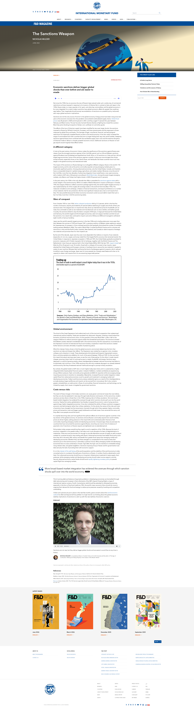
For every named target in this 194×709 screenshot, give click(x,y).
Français (148, 689)
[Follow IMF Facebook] (35, 11)
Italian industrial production (83, 203)
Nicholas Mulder (41, 39)
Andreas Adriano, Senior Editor (109, 661)
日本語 (147, 692)
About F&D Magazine (38, 654)
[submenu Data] (124, 19)
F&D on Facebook (71, 654)
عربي (146, 683)
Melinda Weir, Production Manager (144, 654)
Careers (134, 689)
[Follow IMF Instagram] (40, 11)
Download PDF (115, 80)
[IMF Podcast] (47, 11)
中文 (146, 686)
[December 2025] (114, 611)
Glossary (134, 692)
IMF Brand (134, 697)
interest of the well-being (67, 451)
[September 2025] (148, 611)
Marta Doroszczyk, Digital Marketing (145, 658)
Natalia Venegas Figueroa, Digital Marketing (147, 661)
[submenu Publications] (136, 19)
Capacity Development (93, 19)
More (156, 642)
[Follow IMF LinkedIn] (37, 11)
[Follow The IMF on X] (33, 11)
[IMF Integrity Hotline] (52, 11)
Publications (131, 19)
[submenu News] (109, 19)
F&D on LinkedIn (71, 658)
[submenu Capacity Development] (101, 19)
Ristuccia (55, 581)
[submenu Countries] (82, 19)
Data (121, 19)
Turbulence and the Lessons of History (150, 88)
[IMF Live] (56, 12)
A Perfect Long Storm (146, 80)
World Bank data (92, 175)
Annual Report (118, 695)
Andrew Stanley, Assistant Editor (109, 671)
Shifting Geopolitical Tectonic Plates (150, 84)
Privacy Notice (135, 683)
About (59, 19)
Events (99, 697)
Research (68, 19)
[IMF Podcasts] (140, 704)
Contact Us (35, 658)
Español (148, 697)
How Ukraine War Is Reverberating (149, 92)
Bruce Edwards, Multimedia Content (110, 674)
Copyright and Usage (120, 697)
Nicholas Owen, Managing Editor (109, 658)
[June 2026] (46, 611)
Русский (148, 695)
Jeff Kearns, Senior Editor (107, 664)
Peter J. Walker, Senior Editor (108, 667)
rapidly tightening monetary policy (99, 459)
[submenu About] (62, 19)
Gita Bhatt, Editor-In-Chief (107, 654)
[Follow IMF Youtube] (45, 11)
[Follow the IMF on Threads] (42, 11)
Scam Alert (134, 695)
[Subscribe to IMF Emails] (50, 11)
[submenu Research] (72, 19)
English (56, 75)
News (106, 19)
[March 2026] (80, 611)
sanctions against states (107, 180)
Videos (114, 19)
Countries (78, 19)
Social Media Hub (119, 692)
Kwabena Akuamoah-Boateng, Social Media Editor (148, 664)
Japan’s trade (114, 243)
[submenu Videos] (117, 19)
